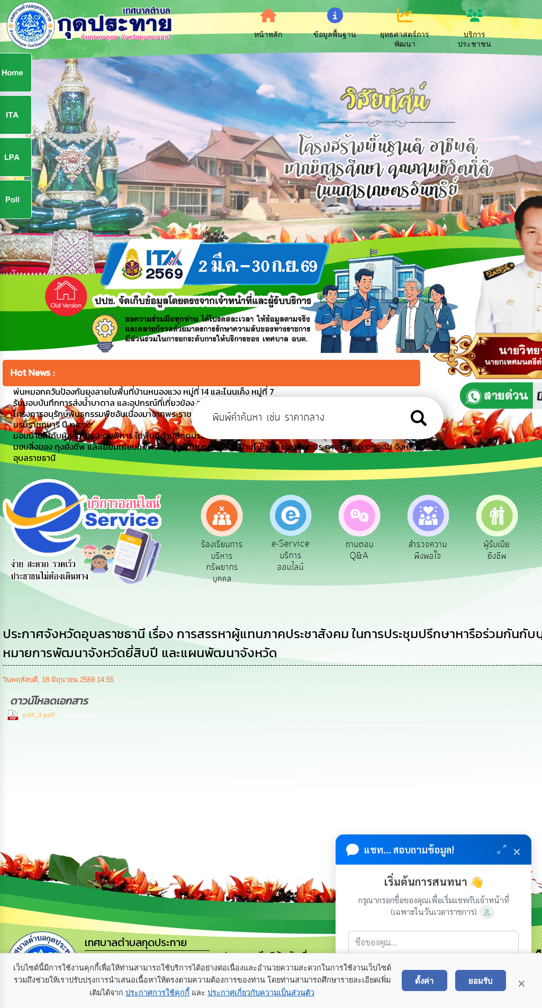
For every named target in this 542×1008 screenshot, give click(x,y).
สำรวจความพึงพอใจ (359, 550)
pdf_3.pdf (39, 715)
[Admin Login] (487, 912)
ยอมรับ (480, 980)
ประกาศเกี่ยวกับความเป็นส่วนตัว (260, 992)
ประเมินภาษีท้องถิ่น (497, 550)
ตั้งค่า (424, 980)
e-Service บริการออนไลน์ (222, 555)
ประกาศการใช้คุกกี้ (157, 992)
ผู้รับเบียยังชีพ (428, 550)
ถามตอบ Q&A (291, 550)
